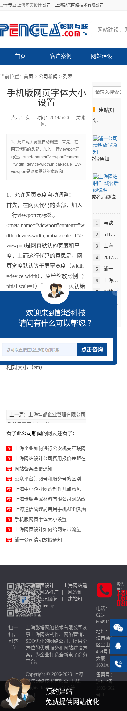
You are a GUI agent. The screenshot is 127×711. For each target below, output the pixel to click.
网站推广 (49, 592)
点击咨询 (92, 349)
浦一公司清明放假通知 (38, 539)
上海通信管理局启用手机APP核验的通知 (57, 509)
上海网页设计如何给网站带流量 (48, 529)
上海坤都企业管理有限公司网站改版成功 (71, 414)
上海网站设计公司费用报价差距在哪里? (56, 458)
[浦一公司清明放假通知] (106, 145)
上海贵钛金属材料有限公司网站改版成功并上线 (64, 499)
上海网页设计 (29, 5)
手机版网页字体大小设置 (41, 519)
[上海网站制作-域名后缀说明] (106, 183)
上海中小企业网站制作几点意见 (48, 489)
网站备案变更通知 (33, 468)
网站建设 (101, 56)
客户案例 (61, 56)
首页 (20, 56)
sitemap (47, 605)
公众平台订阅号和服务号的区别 (48, 478)
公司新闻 (48, 76)
